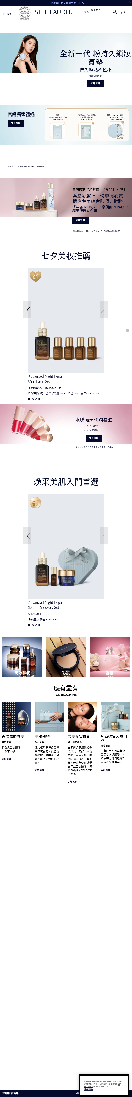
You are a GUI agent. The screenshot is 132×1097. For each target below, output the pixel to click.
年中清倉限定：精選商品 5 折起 (66, 3)
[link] (66, 320)
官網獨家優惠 (10, 1093)
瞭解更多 (88, 1089)
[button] (27, 309)
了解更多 (72, 781)
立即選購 (95, 83)
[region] (104, 1085)
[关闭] (119, 1085)
